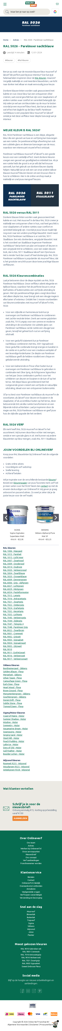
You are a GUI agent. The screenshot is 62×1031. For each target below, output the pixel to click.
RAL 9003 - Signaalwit (13, 640)
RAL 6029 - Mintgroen (13, 589)
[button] (32, 1005)
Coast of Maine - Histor (13, 716)
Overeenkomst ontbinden (31, 886)
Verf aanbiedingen (31, 860)
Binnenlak (31, 914)
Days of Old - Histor (12, 747)
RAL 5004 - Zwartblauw (14, 573)
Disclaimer (34, 1025)
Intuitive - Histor (10, 722)
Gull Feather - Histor (12, 751)
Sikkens (31, 926)
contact (44, 486)
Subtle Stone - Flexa (12, 703)
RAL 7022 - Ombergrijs (13, 605)
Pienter (31, 935)
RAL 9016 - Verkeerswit (14, 656)
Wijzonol (31, 929)
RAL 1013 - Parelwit (12, 554)
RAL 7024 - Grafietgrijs (13, 608)
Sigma (31, 923)
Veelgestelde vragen (31, 892)
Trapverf (31, 920)
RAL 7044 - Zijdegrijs (12, 621)
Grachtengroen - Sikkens (14, 697)
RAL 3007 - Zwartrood (13, 560)
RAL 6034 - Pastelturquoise (16, 592)
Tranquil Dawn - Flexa (13, 706)
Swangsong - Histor (12, 732)
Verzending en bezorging (31, 898)
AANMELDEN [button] (20, 818)
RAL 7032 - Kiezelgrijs (13, 611)
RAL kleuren (40, 78)
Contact (31, 880)
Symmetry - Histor (11, 725)
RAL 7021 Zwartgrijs (31, 960)
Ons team (31, 843)
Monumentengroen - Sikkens (16, 694)
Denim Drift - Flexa (11, 700)
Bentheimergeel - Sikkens (15, 668)
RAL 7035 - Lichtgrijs (12, 614)
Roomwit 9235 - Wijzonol (14, 763)
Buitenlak (31, 917)
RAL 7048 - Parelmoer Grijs (15, 627)
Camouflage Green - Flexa (15, 681)
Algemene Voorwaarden (18, 1025)
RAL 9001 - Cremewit (13, 633)
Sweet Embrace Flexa (31, 966)
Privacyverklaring (47, 1025)
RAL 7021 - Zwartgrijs (13, 602)
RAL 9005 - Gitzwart (12, 646)
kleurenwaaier (20, 483)
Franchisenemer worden (31, 863)
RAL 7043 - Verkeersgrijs (14, 617)
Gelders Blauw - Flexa (13, 671)
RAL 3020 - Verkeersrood (14, 570)
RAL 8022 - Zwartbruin (13, 630)
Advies (31, 846)
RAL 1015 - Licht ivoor (13, 557)
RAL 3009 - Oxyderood (13, 564)
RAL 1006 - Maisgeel (12, 551)
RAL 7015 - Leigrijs (11, 595)
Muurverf (31, 911)
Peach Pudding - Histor (13, 741)
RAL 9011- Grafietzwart (14, 652)
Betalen (31, 877)
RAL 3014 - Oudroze (12, 567)
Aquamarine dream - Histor (15, 728)
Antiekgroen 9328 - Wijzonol (16, 770)
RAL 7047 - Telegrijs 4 (13, 624)
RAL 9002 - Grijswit (12, 637)
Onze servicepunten (31, 851)
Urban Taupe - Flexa (12, 678)
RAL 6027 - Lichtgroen (13, 586)
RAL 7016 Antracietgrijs (31, 955)
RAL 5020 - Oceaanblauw (15, 576)
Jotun (31, 932)
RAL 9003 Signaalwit (31, 963)
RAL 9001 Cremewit (31, 952)
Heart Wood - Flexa (12, 687)
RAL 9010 (7, 649)
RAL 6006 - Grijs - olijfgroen (15, 583)
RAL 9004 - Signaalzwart (14, 643)
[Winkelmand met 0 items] (57, 3)
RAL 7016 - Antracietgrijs (14, 598)
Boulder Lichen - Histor (14, 754)
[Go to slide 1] (6, 517)
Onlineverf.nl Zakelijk (31, 883)
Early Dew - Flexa (11, 684)
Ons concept (31, 857)
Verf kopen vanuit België (31, 895)
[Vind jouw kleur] (55, 11)
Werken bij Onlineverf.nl (31, 848)
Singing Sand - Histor (12, 735)
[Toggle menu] (5, 4)
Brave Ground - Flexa (13, 690)
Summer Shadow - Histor (14, 719)
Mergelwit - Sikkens (12, 675)
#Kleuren (9, 60)
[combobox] (26, 12)
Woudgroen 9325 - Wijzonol (16, 766)
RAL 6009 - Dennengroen (15, 579)
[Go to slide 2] (56, 517)
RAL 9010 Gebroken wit (31, 949)
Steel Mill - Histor (11, 738)
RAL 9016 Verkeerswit (31, 957)
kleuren (52, 480)
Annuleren (31, 889)
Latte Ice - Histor (10, 744)
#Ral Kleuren (23, 60)
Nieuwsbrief (31, 854)
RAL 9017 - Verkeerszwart (15, 659)
